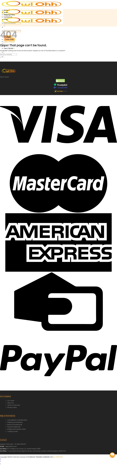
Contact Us (8, 17)
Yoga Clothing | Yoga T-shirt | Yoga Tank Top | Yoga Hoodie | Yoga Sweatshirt (41, 453)
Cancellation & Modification (17, 420)
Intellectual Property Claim (16, 429)
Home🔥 (7, 10)
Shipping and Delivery (15, 422)
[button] (112, 455)
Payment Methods (13, 427)
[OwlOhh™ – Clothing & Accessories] (31, 15)
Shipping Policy (9, 15)
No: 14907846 (58, 457)
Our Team (10, 401)
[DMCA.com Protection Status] (60, 82)
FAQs (5, 19)
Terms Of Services (13, 405)
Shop (5, 12)
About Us (10, 403)
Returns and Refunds (14, 425)
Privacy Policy (12, 407)
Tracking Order (12, 431)
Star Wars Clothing (7, 453)
